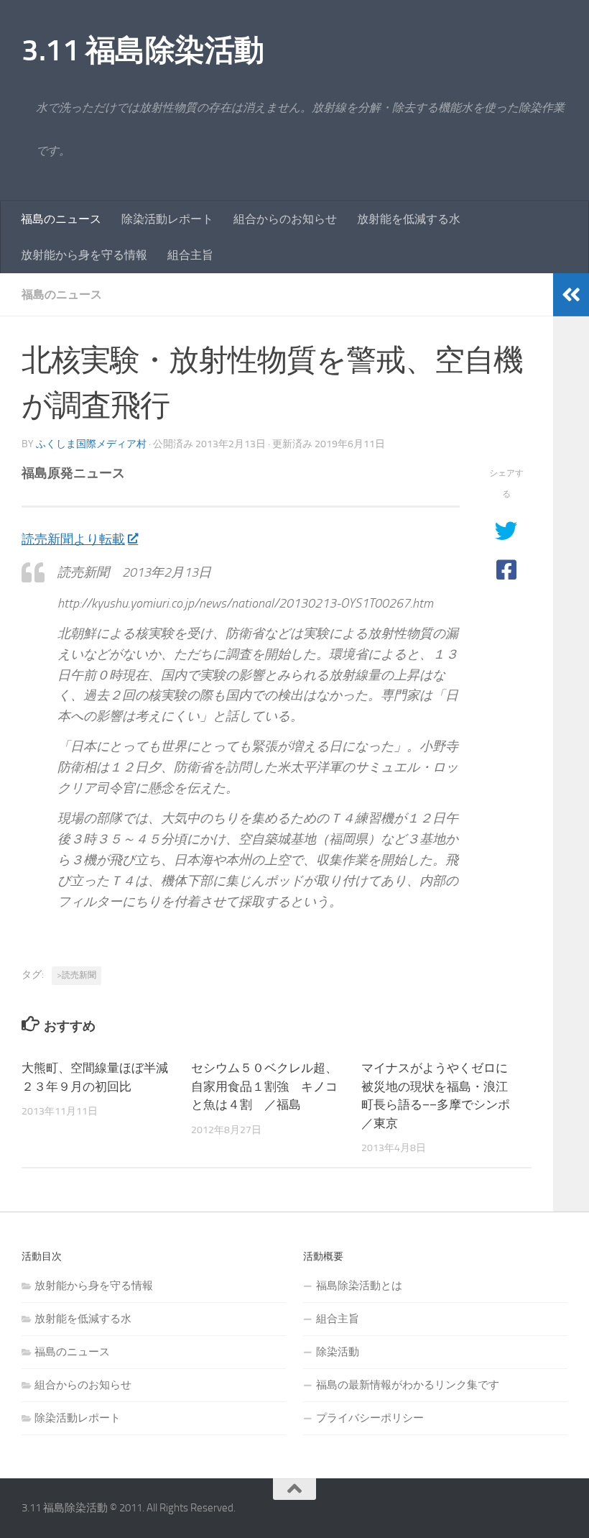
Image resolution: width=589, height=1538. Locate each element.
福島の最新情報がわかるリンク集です (407, 1384)
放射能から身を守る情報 (84, 255)
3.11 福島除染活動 (143, 50)
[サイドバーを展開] (571, 294)
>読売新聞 (76, 975)
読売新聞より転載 (73, 539)
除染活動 (337, 1351)
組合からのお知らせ (285, 219)
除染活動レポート (167, 219)
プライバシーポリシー (370, 1417)
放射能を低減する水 (408, 219)
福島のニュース (61, 219)
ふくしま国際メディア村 (91, 444)
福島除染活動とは (359, 1285)
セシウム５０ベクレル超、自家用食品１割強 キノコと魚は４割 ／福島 (264, 1086)
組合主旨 (190, 255)
